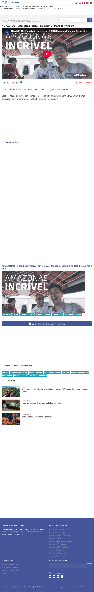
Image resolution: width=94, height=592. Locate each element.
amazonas (6, 314)
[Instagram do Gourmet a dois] (54, 576)
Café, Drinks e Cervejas (38, 375)
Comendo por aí (20, 375)
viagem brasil (58, 314)
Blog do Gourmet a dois (10, 564)
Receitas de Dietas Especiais (59, 535)
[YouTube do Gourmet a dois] (50, 576)
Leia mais (23, 534)
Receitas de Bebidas (56, 529)
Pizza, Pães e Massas (52, 372)
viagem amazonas (27, 314)
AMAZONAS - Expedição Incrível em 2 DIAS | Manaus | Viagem (21, 21)
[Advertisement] (47, 121)
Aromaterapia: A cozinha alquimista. (37, 417)
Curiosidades (7, 375)
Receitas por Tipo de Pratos (59, 547)
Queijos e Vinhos (36, 372)
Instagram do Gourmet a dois (83, 3)
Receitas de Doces (55, 538)
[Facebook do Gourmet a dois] (62, 576)
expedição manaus (43, 314)
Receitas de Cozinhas (57, 532)
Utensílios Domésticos (57, 556)
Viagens (5, 372)
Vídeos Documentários (14, 20)
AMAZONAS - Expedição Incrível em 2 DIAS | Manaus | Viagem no (38, 266)
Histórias (65, 372)
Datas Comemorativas (80, 372)
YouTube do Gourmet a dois (80, 3)
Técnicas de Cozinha (56, 550)
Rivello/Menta (81, 587)
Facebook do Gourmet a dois (91, 3)
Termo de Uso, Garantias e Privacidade (19, 587)
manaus (15, 314)
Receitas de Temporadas (58, 544)
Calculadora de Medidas (10, 570)
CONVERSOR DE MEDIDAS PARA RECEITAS (48, 324)
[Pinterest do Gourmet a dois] (58, 576)
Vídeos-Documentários (10, 567)
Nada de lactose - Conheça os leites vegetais (41, 403)
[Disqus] (47, 173)
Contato (4, 573)
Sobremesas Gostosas (19, 372)
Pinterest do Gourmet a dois (87, 3)
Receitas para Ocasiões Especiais (61, 541)
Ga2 (3, 20)
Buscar (76, 3)
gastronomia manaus (73, 314)
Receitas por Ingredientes (58, 553)
